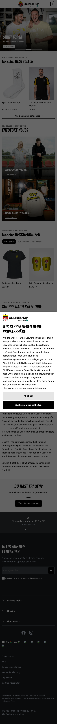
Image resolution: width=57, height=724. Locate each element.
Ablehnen (28, 396)
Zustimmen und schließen (28, 405)
